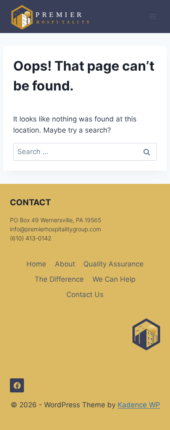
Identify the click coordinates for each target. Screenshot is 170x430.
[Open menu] (152, 16)
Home (36, 264)
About (65, 264)
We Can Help (113, 279)
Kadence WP (139, 405)
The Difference (59, 279)
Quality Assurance (113, 264)
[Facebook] (17, 385)
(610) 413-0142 (31, 238)
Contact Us (85, 294)
